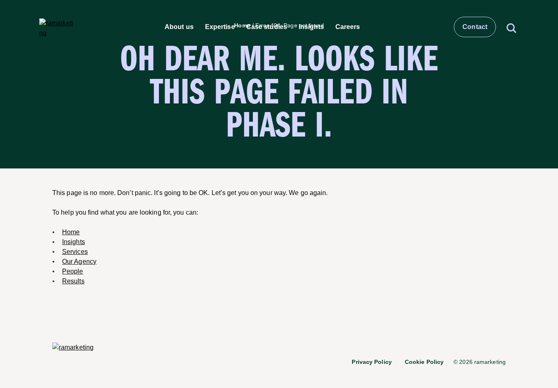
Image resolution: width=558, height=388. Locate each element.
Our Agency (79, 261)
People (72, 271)
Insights (311, 26)
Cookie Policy (424, 362)
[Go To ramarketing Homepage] (73, 348)
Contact (474, 26)
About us (179, 26)
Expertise (220, 26)
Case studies (266, 26)
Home (71, 232)
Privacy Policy (371, 362)
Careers (347, 26)
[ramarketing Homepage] (56, 27)
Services (75, 251)
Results (73, 281)
